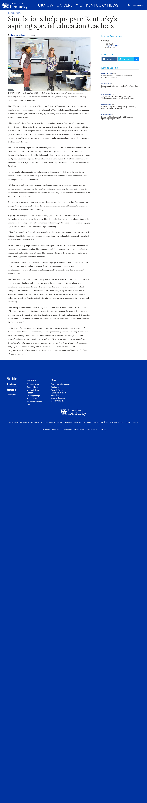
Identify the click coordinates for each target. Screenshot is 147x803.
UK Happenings (33, 395)
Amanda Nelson (18, 35)
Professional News (34, 401)
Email (128, 422)
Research (31, 392)
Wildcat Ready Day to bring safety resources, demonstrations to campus (118, 107)
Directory (103, 429)
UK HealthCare (33, 390)
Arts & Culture (32, 398)
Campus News (14, 12)
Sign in (135, 422)
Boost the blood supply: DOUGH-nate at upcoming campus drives (117, 118)
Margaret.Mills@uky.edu (113, 46)
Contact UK (55, 387)
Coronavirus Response (60, 384)
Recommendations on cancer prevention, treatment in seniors (117, 76)
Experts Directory (58, 398)
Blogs (29, 404)
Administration (57, 390)
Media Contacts (57, 400)
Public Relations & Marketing (58, 393)
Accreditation (92, 429)
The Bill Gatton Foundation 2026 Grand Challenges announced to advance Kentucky (118, 97)
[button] (138, 5)
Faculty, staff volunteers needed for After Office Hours (119, 87)
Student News (32, 387)
